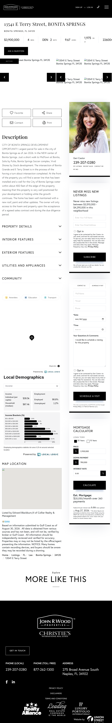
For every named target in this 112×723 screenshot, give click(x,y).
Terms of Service (89, 406)
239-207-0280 (98, 7)
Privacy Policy (93, 247)
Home (5, 555)
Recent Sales (88, 166)
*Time (75, 325)
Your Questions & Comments (85, 335)
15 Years (93, 440)
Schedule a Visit (97, 285)
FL (24, 555)
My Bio (75, 169)
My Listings (77, 166)
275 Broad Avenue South (81, 671)
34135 (57, 555)
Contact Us (81, 285)
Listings (15, 555)
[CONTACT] (16, 51)
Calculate (89, 485)
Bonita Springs (43, 555)
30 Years (81, 440)
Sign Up (79, 7)
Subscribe (90, 257)
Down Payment (80, 457)
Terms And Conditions (56, 698)
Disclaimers (56, 693)
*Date (75, 315)
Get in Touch (17, 651)
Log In (90, 7)
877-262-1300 (44, 669)
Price (75, 446)
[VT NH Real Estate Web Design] (95, 719)
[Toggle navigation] (106, 7)
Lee (31, 555)
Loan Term (79, 437)
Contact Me (99, 166)
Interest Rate (80, 469)
